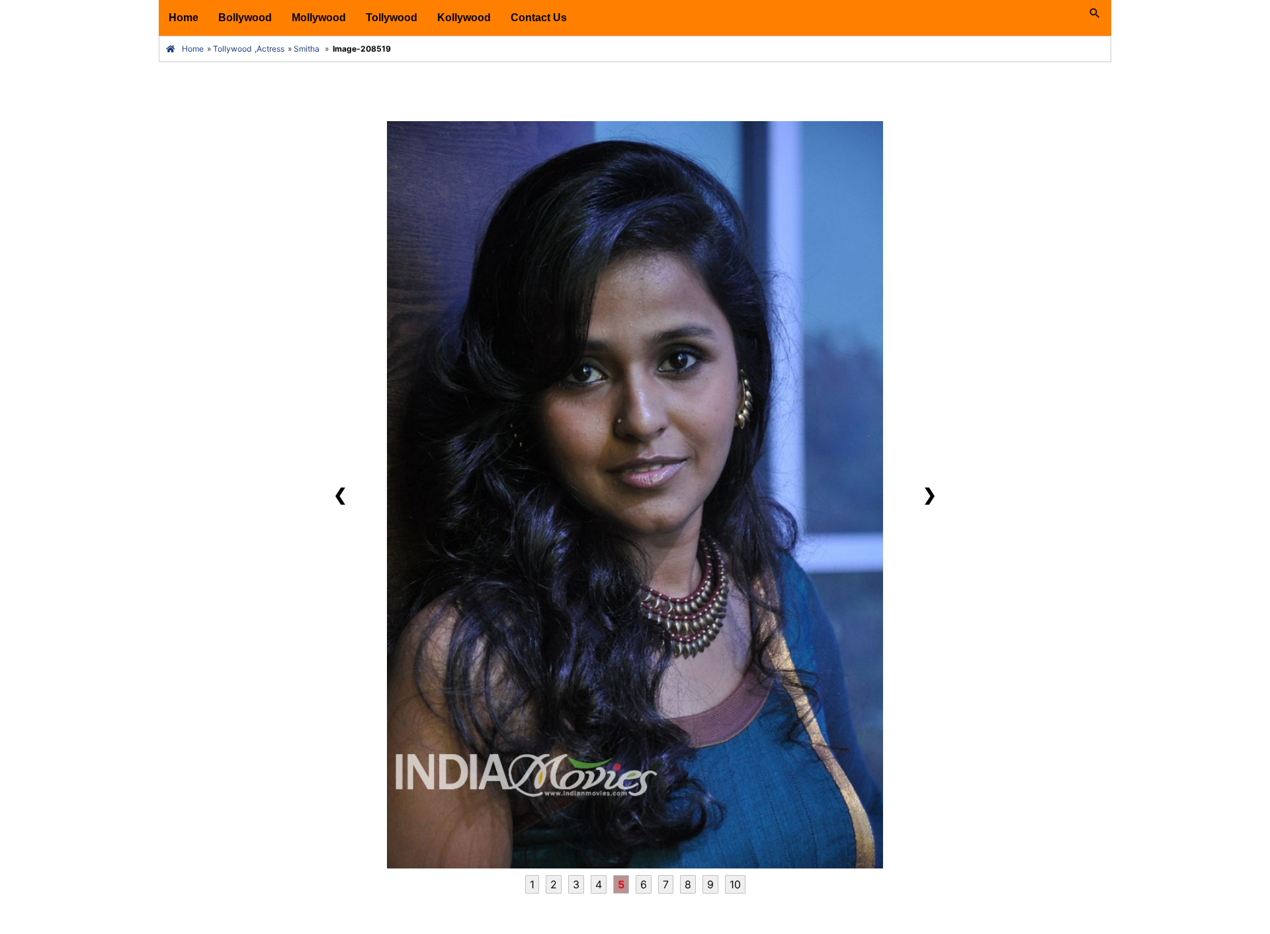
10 (735, 884)
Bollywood (245, 17)
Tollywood (391, 17)
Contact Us (539, 17)
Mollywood (319, 17)
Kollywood (464, 17)
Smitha (306, 49)
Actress (270, 49)
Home (183, 17)
